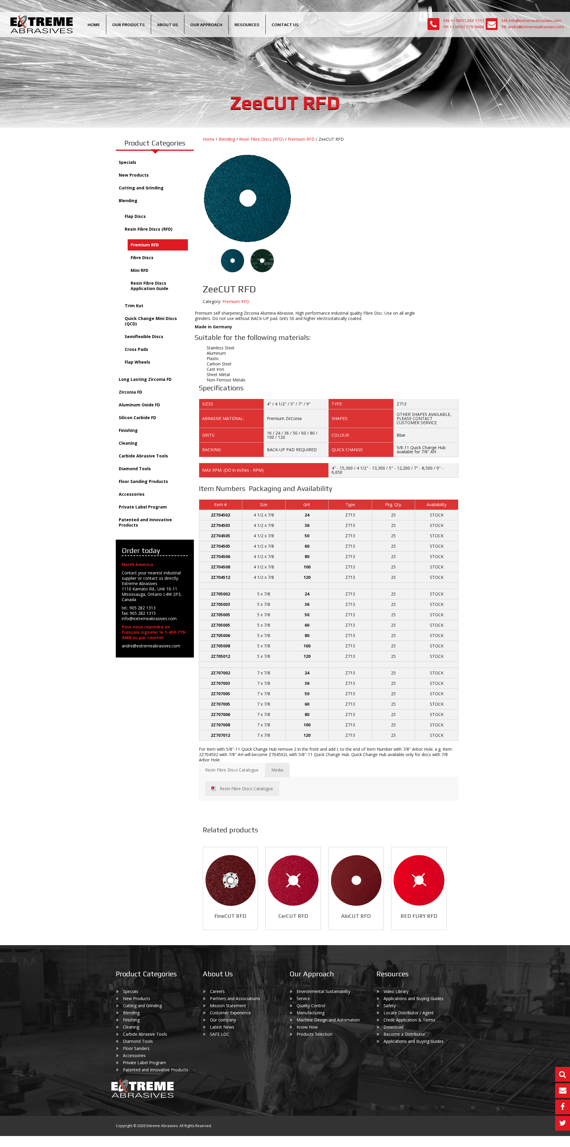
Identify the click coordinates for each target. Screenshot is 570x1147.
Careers (217, 991)
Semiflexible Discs (144, 336)
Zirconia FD (130, 392)
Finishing (128, 430)
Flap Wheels (137, 362)
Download (393, 1027)
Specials (127, 162)
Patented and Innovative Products (145, 522)
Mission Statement (228, 1005)
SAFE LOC (219, 1034)
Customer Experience (230, 1012)
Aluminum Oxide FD (139, 405)
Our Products (128, 24)
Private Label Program (143, 507)
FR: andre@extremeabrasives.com (533, 26)
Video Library (396, 991)
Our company (223, 1020)
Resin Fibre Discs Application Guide (149, 285)
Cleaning (128, 443)
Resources (247, 24)
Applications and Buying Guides (414, 998)
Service (303, 998)
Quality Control (311, 1005)
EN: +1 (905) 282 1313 (464, 20)
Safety (390, 1005)
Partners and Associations (235, 998)
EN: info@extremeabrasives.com (531, 20)
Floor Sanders (136, 1048)
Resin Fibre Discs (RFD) (148, 229)
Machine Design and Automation (328, 1020)
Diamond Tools (135, 468)
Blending (128, 200)
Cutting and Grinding (141, 188)
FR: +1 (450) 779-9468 (464, 26)
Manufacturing (310, 1012)
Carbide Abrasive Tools (143, 456)
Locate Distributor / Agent (409, 1012)
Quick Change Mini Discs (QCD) (151, 321)
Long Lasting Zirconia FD (145, 379)
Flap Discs (135, 216)
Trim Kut (134, 305)
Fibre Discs (142, 257)
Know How (307, 1027)
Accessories (132, 494)
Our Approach (206, 24)
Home (94, 24)
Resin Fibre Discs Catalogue (246, 788)
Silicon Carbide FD (137, 417)
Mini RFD (139, 270)
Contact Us (285, 24)
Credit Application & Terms (409, 1020)
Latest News (222, 1027)
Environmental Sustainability (323, 991)
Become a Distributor (404, 1034)
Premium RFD (145, 245)
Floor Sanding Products (143, 481)
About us (167, 24)
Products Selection (314, 1034)
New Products (134, 175)
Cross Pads (136, 349)
